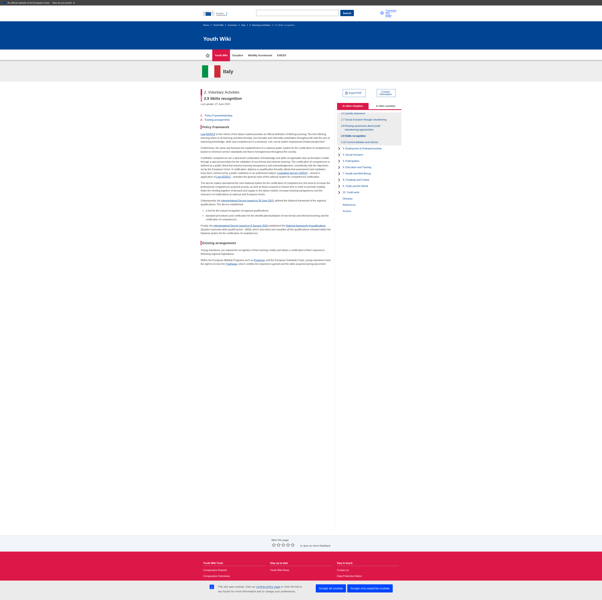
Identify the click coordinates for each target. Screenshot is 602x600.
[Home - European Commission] (216, 13)
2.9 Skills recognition (355, 136)
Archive (347, 211)
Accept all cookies (331, 588)
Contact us (343, 570)
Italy (243, 25)
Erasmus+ (259, 260)
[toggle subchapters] (339, 148)
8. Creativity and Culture (356, 179)
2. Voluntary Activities (259, 25)
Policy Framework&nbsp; (219, 115)
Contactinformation (385, 93)
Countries (232, 25)
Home (206, 25)
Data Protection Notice (349, 576)
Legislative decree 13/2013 (292, 173)
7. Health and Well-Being (357, 173)
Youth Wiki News (279, 570)
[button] (382, 13)
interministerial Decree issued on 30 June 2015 (247, 200)
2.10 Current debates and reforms (361, 142)
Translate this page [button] (390, 13)
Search (347, 13)
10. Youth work (351, 192)
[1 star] (274, 545)
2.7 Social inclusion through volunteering (365, 119)
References (349, 205)
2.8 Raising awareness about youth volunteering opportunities (362, 128)
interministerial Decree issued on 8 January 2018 (240, 225)
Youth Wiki (218, 25)
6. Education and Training (357, 167)
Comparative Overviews (216, 576)
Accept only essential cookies (370, 588)
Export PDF (355, 93)
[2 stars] (276, 545)
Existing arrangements (217, 119)
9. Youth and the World (355, 186)
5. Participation (351, 161)
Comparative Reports (215, 570)
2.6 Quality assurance (355, 113)
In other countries (385, 106)
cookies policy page (268, 586)
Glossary (348, 198)
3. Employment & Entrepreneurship (362, 148)
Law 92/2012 (208, 134)
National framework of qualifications (306, 225)
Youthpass (232, 264)
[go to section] (208, 55)
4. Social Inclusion (353, 154)
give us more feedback (317, 545)
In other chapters (353, 106)
